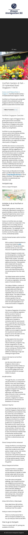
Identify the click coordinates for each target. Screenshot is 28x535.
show (15, 109)
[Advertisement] (14, 32)
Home (4, 92)
